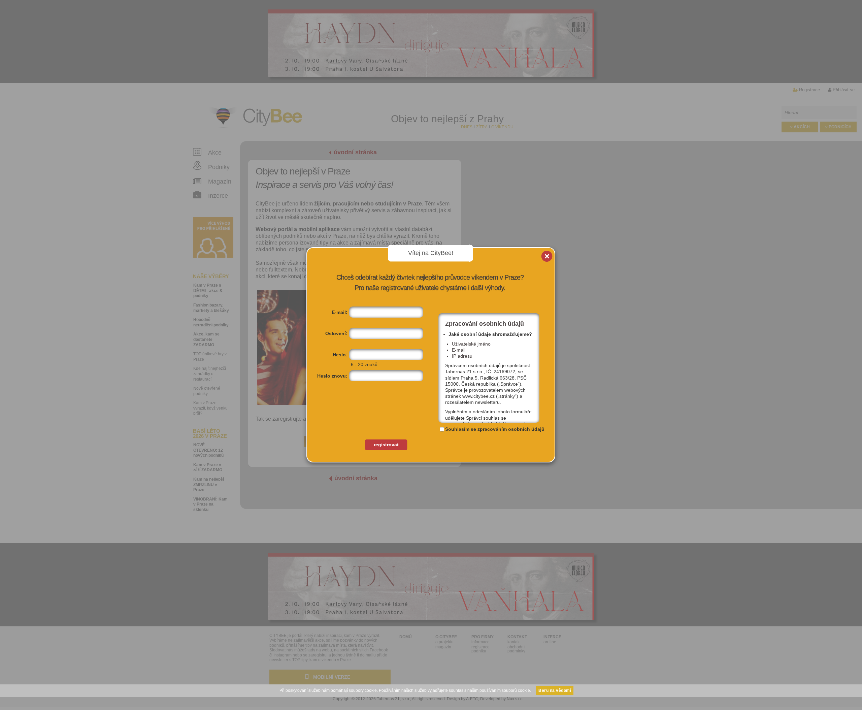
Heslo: (340, 354)
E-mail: (339, 312)
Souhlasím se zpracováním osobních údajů (494, 429)
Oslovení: (336, 333)
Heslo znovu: (332, 376)
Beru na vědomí (554, 690)
